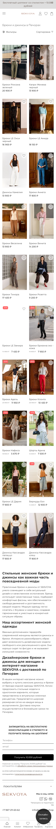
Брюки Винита (37, 243)
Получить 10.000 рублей (28, 757)
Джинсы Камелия (12, 192)
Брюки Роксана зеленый (11, 86)
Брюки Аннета (37, 192)
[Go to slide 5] (16, 185)
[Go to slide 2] (12, 78)
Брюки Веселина (12, 243)
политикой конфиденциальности (28, 774)
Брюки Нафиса (11, 450)
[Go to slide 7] (21, 185)
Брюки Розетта (37, 294)
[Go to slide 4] (22, 78)
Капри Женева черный (37, 86)
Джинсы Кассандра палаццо (13, 554)
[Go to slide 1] (6, 78)
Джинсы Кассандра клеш (40, 554)
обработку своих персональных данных (35, 766)
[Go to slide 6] (18, 185)
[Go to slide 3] (17, 78)
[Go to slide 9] (21, 393)
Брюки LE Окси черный (11, 140)
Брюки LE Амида (38, 138)
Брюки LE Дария (11, 501)
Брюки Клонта (37, 399)
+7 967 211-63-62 (11, 810)
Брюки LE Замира (12, 345)
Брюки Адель (10, 399)
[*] (41, 798)
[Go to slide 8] (23, 185)
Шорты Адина (37, 450)
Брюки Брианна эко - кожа (41, 347)
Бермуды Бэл (36, 501)
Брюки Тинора (10, 294)
